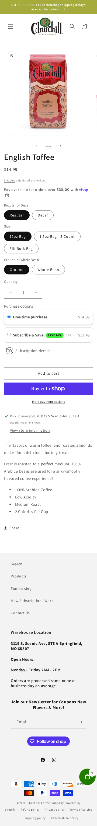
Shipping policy (35, 818)
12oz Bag (18, 236)
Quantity (11, 281)
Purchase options (18, 306)
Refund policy (30, 809)
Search (17, 564)
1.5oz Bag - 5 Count (57, 236)
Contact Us (20, 612)
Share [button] (14, 527)
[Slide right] (60, 146)
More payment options (48, 402)
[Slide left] (37, 146)
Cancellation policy (64, 818)
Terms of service (81, 809)
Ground (17, 269)
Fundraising (21, 588)
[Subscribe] (80, 722)
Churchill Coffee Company (45, 803)
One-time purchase (30, 316)
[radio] (9, 317)
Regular (17, 215)
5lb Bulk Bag (21, 248)
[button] (11, 26)
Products (19, 576)
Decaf (43, 215)
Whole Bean (48, 269)
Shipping (9, 180)
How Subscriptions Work (32, 600)
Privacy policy (55, 809)
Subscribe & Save (37, 335)
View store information (30, 430)
